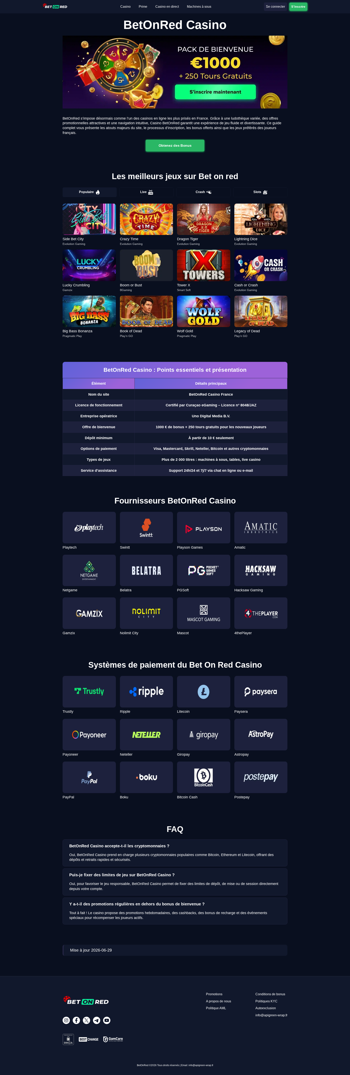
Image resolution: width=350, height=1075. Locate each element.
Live (143, 192)
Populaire (86, 192)
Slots (257, 192)
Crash (200, 192)
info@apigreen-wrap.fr (271, 1015)
